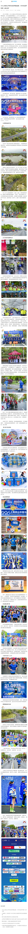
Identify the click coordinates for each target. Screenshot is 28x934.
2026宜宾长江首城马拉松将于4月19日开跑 (11, 923)
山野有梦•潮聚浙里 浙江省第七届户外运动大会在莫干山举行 (14, 919)
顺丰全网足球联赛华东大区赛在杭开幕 (10, 916)
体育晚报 (14, 1)
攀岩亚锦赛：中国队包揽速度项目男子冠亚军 (11, 921)
